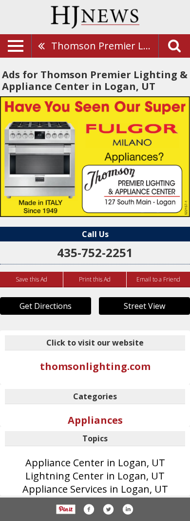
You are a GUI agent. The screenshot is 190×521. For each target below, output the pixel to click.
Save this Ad (31, 279)
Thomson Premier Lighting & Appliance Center (104, 45)
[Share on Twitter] (108, 509)
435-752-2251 (95, 252)
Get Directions (45, 306)
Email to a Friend (158, 279)
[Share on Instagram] (127, 509)
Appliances (95, 420)
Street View (144, 306)
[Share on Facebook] (88, 509)
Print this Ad (95, 279)
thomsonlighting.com (95, 366)
